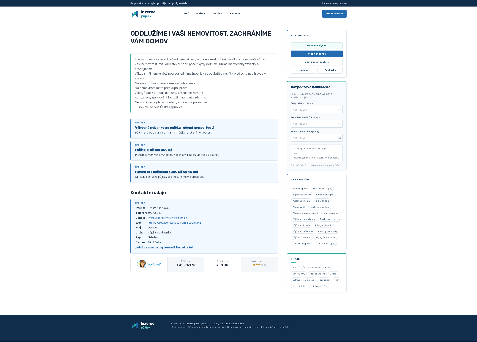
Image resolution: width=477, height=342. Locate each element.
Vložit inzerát (317, 53)
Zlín (325, 286)
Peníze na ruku (330, 212)
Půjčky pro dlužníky (327, 231)
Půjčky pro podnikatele (304, 219)
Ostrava (296, 279)
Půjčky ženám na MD (326, 237)
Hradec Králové (317, 273)
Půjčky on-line (322, 200)
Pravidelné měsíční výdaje (305, 117)
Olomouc (309, 279)
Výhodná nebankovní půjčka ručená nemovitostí (174, 127)
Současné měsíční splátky (305, 131)
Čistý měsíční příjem (302, 103)
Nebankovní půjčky (322, 188)
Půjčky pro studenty (330, 219)
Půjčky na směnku (301, 200)
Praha (295, 267)
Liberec (333, 273)
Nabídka (303, 70)
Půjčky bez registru (302, 194)
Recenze (235, 13)
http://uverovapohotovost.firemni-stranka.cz (174, 222)
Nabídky (201, 13)
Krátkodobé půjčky (325, 243)
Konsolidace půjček (302, 243)
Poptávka (330, 70)
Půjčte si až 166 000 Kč (153, 150)
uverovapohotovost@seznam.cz (167, 217)
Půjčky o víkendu (323, 225)
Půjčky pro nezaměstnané (305, 212)
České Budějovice (311, 267)
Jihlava (316, 286)
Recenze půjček (316, 45)
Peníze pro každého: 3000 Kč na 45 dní (166, 172)
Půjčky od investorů (320, 206)
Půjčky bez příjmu (325, 194)
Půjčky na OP (299, 206)
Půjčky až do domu (302, 237)
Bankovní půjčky (301, 188)
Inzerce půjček (193, 323)
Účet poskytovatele (317, 62)
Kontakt (205, 323)
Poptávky (218, 13)
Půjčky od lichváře (302, 225)
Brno (327, 267)
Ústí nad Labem (300, 286)
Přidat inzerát (335, 13)
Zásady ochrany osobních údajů (228, 323)
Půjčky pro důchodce (303, 231)
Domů (186, 13)
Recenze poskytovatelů (334, 3)
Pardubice (324, 279)
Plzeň (336, 279)
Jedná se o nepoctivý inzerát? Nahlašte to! (164, 247)
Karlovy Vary (299, 273)
